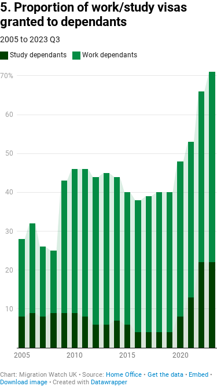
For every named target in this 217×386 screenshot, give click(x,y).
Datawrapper (109, 382)
